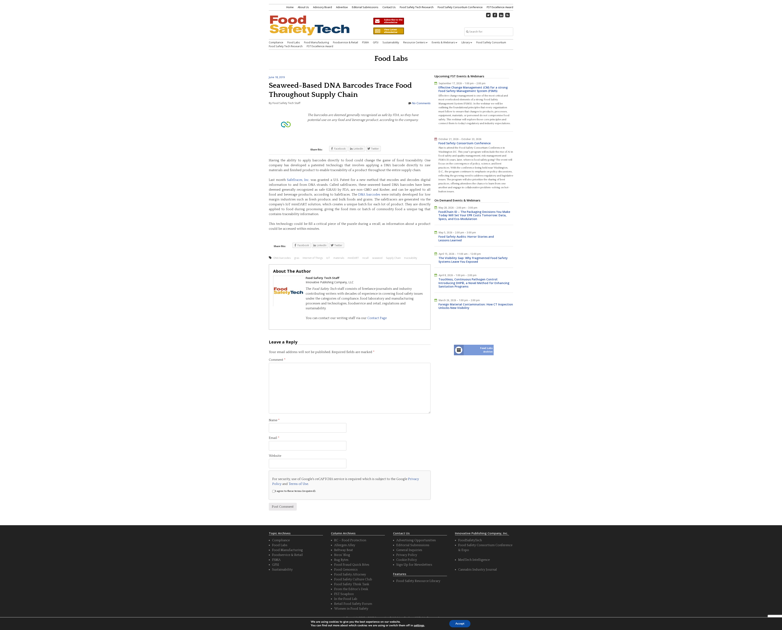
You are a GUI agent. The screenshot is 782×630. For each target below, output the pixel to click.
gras (296, 258)
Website (275, 456)
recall (365, 258)
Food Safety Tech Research (417, 7)
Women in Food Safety (351, 608)
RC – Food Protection (350, 540)
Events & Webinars (443, 42)
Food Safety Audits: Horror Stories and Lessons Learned (466, 238)
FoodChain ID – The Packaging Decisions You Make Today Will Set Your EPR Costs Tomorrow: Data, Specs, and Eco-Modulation (474, 215)
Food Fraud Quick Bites (351, 565)
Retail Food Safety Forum (353, 604)
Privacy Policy (406, 555)
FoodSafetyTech (470, 540)
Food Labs (293, 42)
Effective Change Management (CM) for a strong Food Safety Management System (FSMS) (473, 89)
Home (290, 7)
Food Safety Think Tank (351, 584)
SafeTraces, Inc (298, 180)
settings (419, 625)
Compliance (276, 42)
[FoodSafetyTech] (309, 29)
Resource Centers (414, 42)
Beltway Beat (343, 550)
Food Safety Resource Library (418, 581)
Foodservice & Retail (345, 42)
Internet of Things (313, 258)
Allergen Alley (344, 545)
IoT (328, 258)
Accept (459, 624)
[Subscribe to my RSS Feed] (507, 15)
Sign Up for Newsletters (414, 565)
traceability (410, 258)
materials (338, 258)
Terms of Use (298, 484)
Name (274, 420)
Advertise (342, 7)
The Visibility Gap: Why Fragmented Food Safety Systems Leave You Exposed (473, 260)
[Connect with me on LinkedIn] (501, 15)
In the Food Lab (345, 599)
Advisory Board (322, 7)
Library (465, 42)
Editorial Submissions (365, 7)
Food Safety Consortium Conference (460, 7)
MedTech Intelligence (474, 560)
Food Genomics (346, 569)
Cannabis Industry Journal (477, 569)
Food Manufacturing (316, 42)
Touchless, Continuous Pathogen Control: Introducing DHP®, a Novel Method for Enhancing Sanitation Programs (473, 282)
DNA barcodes (369, 194)
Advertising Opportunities (416, 540)
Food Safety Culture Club (353, 579)
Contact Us (389, 7)
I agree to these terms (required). (295, 491)
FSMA (365, 42)
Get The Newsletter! (388, 21)
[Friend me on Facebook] (495, 15)
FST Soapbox (344, 594)
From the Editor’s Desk (351, 589)
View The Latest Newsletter (388, 31)
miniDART (353, 258)
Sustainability (390, 42)
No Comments (421, 103)
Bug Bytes (341, 560)
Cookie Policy (406, 560)
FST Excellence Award (500, 7)
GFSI (375, 42)
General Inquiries (409, 550)
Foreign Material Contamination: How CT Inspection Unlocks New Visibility (475, 306)
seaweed (377, 258)
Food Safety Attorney (350, 574)
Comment (277, 360)
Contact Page (377, 318)
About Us (303, 7)
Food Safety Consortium (491, 42)
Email (274, 438)
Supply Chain (393, 258)
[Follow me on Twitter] (488, 15)
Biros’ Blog (342, 555)
